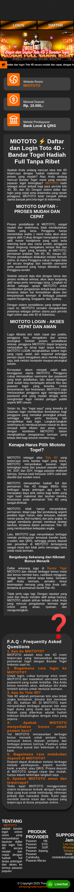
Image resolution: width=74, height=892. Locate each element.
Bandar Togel (57, 568)
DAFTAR (55, 25)
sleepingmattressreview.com (37, 886)
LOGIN (18, 25)
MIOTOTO (31, 85)
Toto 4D (51, 457)
